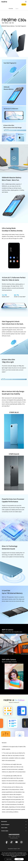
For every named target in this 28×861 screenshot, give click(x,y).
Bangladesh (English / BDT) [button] (14, 848)
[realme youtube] (16, 842)
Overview (11, 8)
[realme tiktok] (11, 842)
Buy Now (23, 4)
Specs (17, 8)
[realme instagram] (21, 842)
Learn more (8, 859)
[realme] (4, 2)
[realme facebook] (6, 842)
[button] (26, 2)
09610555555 (14, 834)
